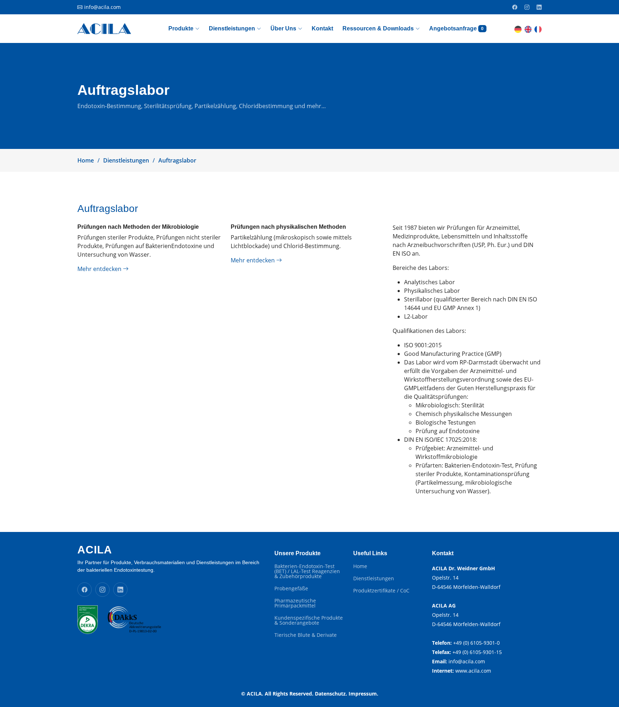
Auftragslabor (177, 160)
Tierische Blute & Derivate (305, 635)
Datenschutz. (331, 693)
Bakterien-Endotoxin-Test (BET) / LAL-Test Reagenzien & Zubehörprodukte (307, 571)
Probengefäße (291, 588)
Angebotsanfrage (456, 28)
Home (85, 160)
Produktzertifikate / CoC (381, 590)
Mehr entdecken (100, 269)
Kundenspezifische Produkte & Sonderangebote (308, 620)
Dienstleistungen (126, 160)
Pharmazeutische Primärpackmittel (295, 603)
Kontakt (322, 28)
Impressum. (363, 693)
